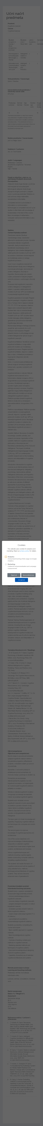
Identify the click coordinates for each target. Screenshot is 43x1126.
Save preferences (28, 575)
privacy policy (24, 551)
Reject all (14, 575)
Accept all (21, 580)
